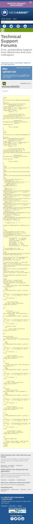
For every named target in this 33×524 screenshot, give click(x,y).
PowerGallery (11, 479)
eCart (12, 466)
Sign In (15, 18)
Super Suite (4, 465)
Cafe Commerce (21, 484)
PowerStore (4, 479)
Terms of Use (4, 505)
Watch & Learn (15, 489)
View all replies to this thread (23, 67)
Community (23, 489)
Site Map (20, 505)
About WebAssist (5, 489)
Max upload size (9, 64)
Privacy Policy (12, 505)
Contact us (3, 490)
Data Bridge (19, 63)
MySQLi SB (19, 465)
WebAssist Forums (8, 63)
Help (29, 489)
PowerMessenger (21, 479)
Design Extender (5, 466)
